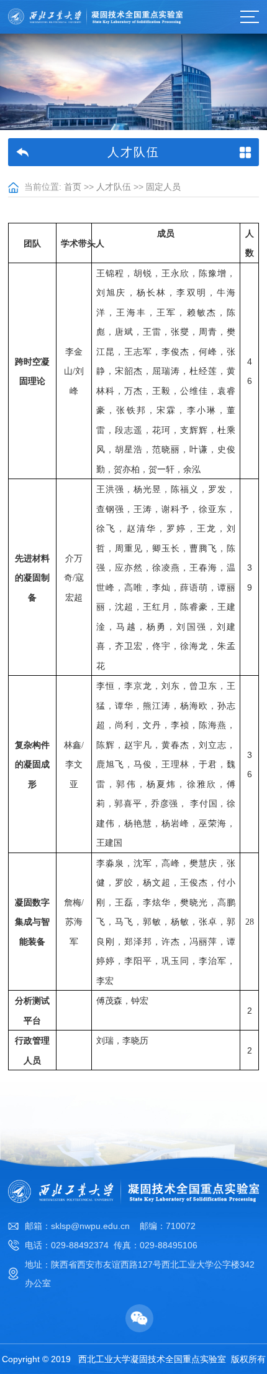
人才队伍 (113, 187)
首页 (72, 187)
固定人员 (163, 187)
